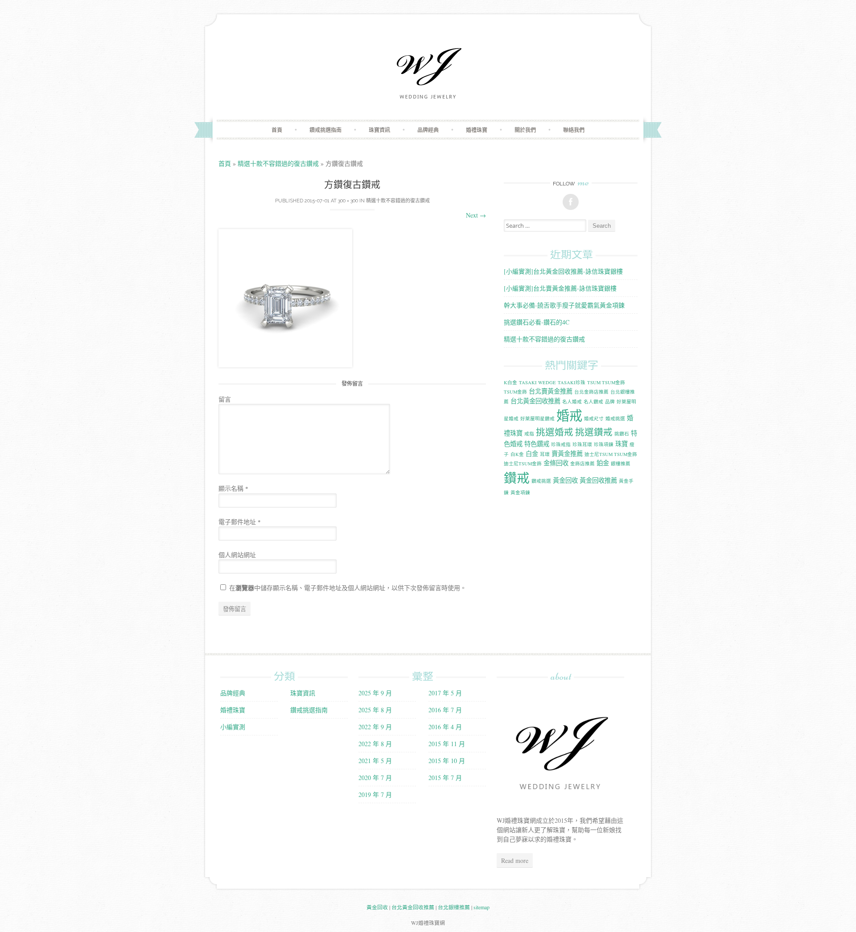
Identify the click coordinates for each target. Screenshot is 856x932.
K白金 (510, 382)
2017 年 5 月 (445, 693)
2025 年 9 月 (375, 693)
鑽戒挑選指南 (325, 129)
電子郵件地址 (239, 521)
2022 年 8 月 (375, 743)
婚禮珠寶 (476, 129)
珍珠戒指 (561, 444)
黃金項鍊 (520, 492)
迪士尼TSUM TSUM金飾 (610, 454)
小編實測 (232, 727)
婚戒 (569, 415)
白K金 (517, 454)
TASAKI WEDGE (537, 382)
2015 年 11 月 (446, 743)
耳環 (545, 454)
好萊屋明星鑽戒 (537, 418)
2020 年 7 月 (375, 777)
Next (476, 215)
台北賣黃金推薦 (550, 391)
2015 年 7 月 (445, 777)
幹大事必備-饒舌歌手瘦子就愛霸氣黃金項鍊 (564, 305)
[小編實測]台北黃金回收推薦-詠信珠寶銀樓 (563, 271)
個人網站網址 (237, 554)
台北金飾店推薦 (591, 392)
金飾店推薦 (582, 463)
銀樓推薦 (620, 463)
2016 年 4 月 (445, 727)
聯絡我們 (573, 129)
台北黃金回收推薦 (535, 401)
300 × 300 (348, 201)
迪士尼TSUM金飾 (523, 463)
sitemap (481, 907)
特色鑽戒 (536, 443)
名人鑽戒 (593, 401)
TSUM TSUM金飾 (606, 382)
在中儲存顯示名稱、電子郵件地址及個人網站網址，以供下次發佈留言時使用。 (347, 587)
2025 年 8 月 (375, 710)
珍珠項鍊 (603, 444)
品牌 (610, 401)
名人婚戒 (572, 401)
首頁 (277, 129)
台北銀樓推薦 (454, 907)
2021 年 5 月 (375, 760)
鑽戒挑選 (541, 481)
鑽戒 (517, 477)
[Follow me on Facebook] (571, 202)
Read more (514, 860)
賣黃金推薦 (567, 453)
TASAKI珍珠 (571, 382)
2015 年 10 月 (446, 760)
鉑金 (603, 463)
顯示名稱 (233, 488)
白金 (532, 453)
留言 (224, 399)
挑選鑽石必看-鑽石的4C (536, 322)
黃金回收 (565, 480)
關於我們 (525, 129)
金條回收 (555, 463)
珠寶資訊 (379, 129)
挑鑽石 (621, 434)
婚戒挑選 (615, 418)
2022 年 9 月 (375, 727)
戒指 (529, 434)
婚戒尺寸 (594, 418)
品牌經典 (428, 129)
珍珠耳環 (582, 444)
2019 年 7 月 (375, 794)
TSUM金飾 (515, 392)
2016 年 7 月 (445, 710)
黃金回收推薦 (598, 480)
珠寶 (621, 443)
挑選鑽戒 (594, 432)
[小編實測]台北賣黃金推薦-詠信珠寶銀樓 (560, 288)
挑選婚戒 (554, 432)
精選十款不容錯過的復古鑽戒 (278, 163)
